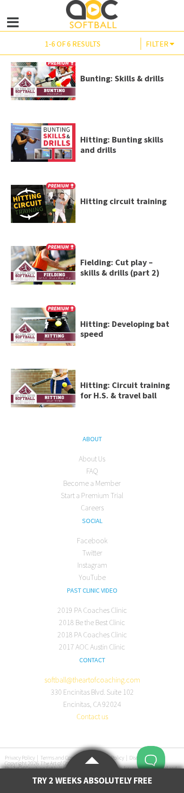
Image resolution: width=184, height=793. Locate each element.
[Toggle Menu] (13, 22)
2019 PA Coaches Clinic (92, 610)
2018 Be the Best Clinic (92, 622)
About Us (92, 458)
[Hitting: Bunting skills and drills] (43, 145)
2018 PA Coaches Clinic (92, 634)
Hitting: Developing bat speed (124, 329)
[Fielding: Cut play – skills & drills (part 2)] (43, 268)
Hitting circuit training (123, 201)
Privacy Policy (20, 757)
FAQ (92, 471)
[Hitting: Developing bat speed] (43, 330)
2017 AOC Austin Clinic (92, 646)
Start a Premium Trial (92, 495)
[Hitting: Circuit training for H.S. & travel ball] (43, 391)
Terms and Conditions (65, 757)
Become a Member (92, 483)
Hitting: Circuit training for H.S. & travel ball (125, 390)
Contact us (92, 716)
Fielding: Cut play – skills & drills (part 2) (119, 267)
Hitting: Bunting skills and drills (121, 144)
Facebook (92, 540)
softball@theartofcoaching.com (92, 679)
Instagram (92, 565)
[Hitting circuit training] (43, 207)
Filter (158, 43)
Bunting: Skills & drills (122, 78)
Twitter (92, 552)
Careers (92, 507)
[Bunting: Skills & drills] (43, 84)
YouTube (92, 577)
